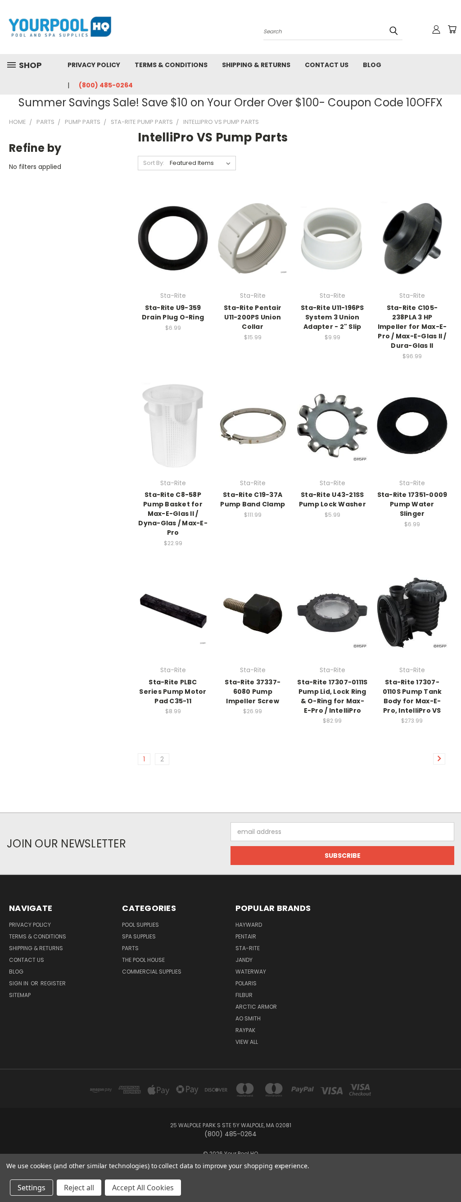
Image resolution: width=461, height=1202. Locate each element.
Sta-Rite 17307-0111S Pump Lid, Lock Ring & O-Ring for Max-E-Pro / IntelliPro (332, 696)
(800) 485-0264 (106, 85)
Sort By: (153, 163)
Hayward (248, 925)
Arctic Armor (256, 1007)
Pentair (245, 936)
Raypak (245, 1030)
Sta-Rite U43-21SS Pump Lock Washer (332, 499)
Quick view (172, 228)
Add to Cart (412, 254)
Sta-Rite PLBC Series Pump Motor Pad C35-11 (172, 692)
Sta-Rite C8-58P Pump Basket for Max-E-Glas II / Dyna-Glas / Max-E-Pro (173, 513)
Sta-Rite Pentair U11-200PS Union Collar (252, 317)
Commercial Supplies (151, 971)
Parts (130, 948)
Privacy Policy (94, 64)
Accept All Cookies (143, 1188)
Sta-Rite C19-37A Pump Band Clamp (252, 499)
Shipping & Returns (256, 64)
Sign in (19, 983)
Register (53, 983)
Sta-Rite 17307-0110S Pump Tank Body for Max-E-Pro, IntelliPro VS (412, 696)
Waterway (250, 971)
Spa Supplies (139, 936)
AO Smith (248, 1018)
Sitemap (20, 995)
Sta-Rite (247, 948)
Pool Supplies (140, 925)
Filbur (244, 995)
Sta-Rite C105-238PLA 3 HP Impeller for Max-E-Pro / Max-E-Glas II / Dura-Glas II (412, 326)
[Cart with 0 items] (451, 29)
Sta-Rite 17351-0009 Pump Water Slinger (412, 504)
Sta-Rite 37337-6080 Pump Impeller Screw (252, 692)
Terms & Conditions (171, 64)
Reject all (79, 1188)
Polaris (246, 983)
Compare (170, 246)
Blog (372, 64)
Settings (31, 1188)
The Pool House (143, 960)
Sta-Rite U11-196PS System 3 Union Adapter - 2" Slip (332, 317)
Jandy (244, 960)
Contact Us (326, 64)
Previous (447, 1174)
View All (246, 1042)
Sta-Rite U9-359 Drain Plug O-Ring (173, 312)
